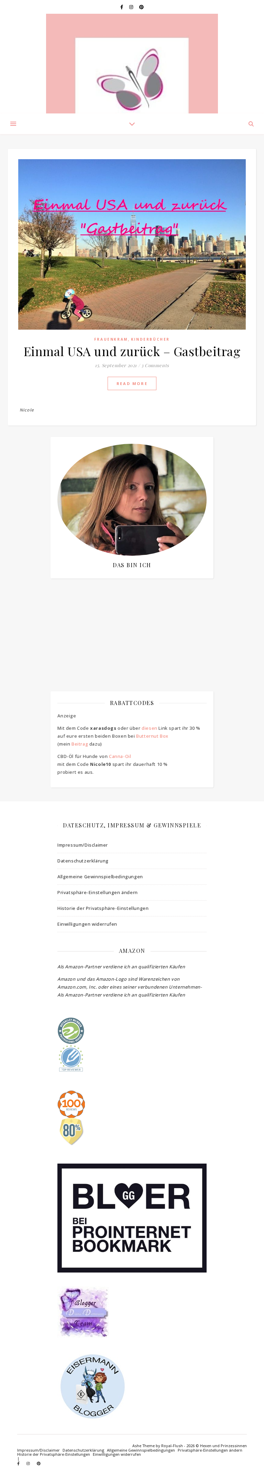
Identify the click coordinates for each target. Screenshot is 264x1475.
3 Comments (155, 365)
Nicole (27, 410)
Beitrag (80, 744)
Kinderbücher (150, 339)
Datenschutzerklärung (83, 861)
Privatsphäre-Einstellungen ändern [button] (97, 892)
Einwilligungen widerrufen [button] (87, 924)
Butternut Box (152, 736)
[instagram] (131, 7)
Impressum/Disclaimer (82, 845)
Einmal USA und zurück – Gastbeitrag (132, 351)
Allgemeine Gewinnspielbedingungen (100, 876)
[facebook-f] (122, 7)
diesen (149, 728)
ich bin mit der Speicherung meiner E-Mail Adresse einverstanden (130, 621)
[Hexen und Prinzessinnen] (132, 63)
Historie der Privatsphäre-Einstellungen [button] (102, 908)
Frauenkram (111, 339)
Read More (132, 383)
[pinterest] (141, 7)
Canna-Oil (120, 756)
